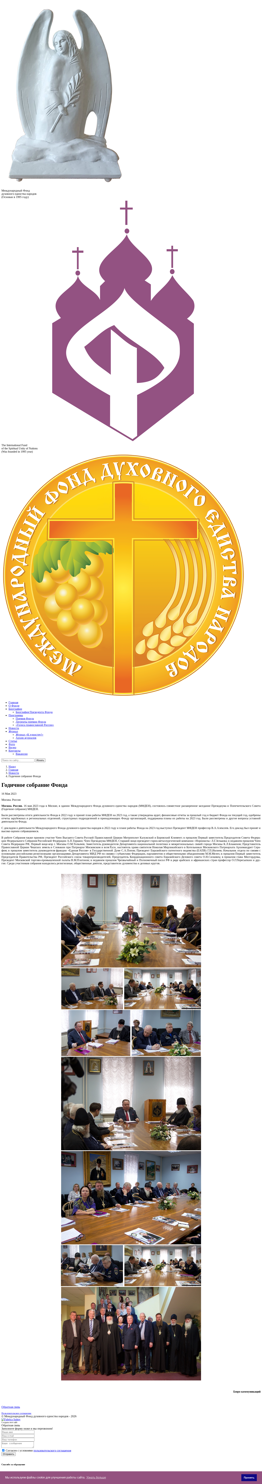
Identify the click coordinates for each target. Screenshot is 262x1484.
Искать (40, 760)
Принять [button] (249, 1477)
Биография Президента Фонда (34, 712)
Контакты (14, 750)
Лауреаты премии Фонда (31, 721)
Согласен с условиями (38, 1450)
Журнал (13, 731)
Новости (14, 728)
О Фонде (14, 705)
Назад (12, 766)
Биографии (15, 708)
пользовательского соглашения (52, 1450)
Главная (13, 702)
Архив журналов (26, 737)
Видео (12, 747)
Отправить (8, 1454)
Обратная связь (10, 1406)
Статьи (13, 741)
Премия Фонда (25, 718)
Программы (16, 715)
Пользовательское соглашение (16, 1413)
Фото (12, 744)
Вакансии (22, 753)
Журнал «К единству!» (29, 734)
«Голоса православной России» (35, 724)
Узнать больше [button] (96, 1477)
